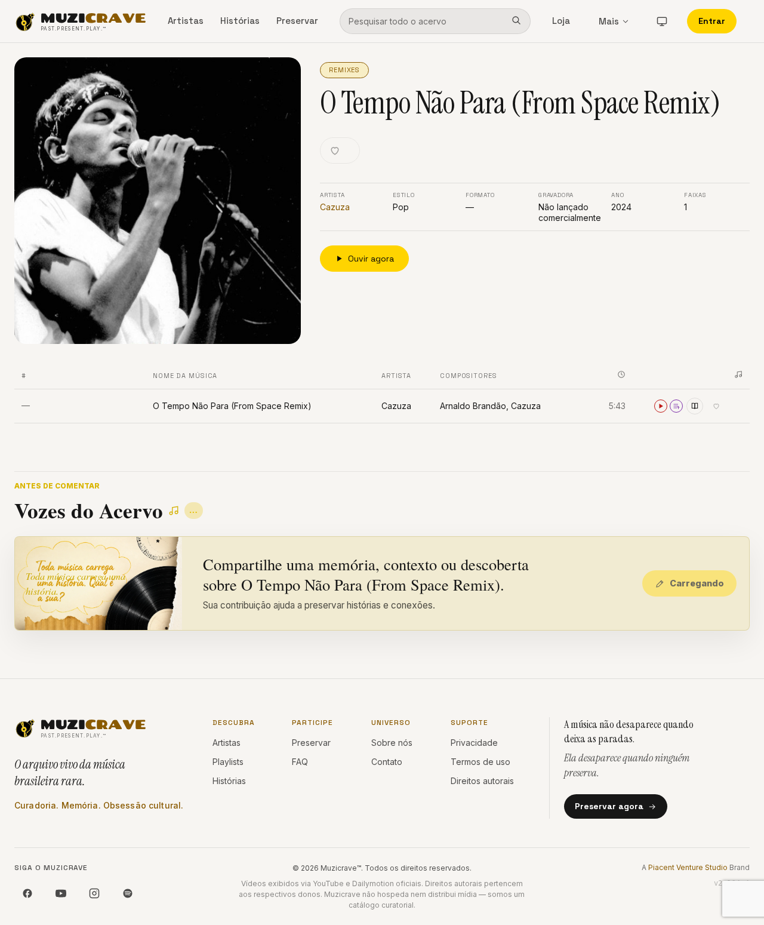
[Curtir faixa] (716, 406)
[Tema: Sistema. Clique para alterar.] (662, 21)
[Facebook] (27, 893)
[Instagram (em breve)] (94, 893)
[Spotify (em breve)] (128, 893)
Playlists (228, 762)
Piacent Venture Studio (688, 867)
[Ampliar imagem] (157, 200)
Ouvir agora (371, 258)
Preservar (297, 20)
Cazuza (335, 207)
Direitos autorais (482, 781)
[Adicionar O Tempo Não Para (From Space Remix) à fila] (676, 406)
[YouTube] (61, 893)
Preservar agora (609, 806)
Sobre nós (391, 742)
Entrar (711, 21)
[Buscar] (516, 21)
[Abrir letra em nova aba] (694, 406)
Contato (386, 762)
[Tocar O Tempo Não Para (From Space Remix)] (660, 406)
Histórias (240, 20)
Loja (561, 20)
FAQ (300, 762)
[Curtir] (340, 150)
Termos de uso (480, 762)
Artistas (186, 20)
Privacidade (474, 742)
